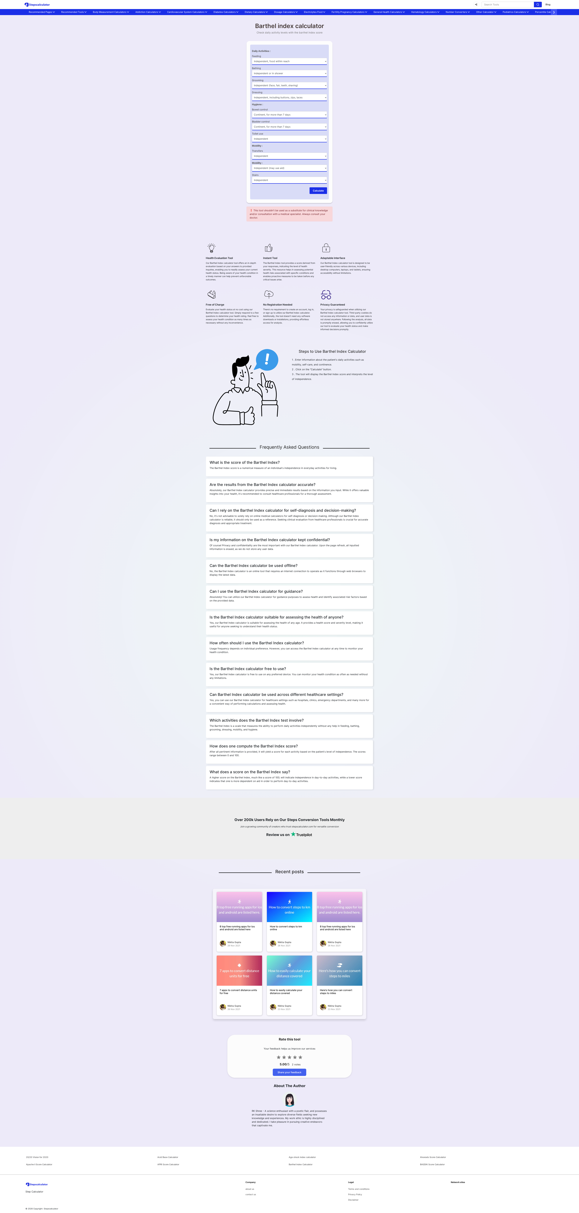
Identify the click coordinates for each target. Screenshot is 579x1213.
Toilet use (257, 133)
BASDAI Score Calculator (432, 1164)
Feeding (256, 56)
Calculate (318, 190)
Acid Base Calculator (167, 1157)
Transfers (257, 150)
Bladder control (261, 121)
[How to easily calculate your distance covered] (289, 971)
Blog (548, 4)
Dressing (257, 92)
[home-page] (37, 4)
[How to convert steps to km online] (289, 907)
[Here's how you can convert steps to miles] (339, 971)
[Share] (476, 5)
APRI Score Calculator (168, 1164)
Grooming (257, 80)
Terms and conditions (359, 1189)
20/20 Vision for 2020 (37, 1157)
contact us (250, 1194)
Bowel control (260, 109)
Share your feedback (289, 1072)
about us (249, 1189)
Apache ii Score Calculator (39, 1164)
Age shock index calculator (302, 1157)
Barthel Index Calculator (300, 1164)
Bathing (256, 68)
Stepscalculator (51, 1208)
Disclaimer (353, 1200)
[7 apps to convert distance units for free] (239, 971)
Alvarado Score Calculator (433, 1157)
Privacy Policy (355, 1194)
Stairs (255, 174)
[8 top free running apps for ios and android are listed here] (239, 907)
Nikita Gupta (234, 942)
